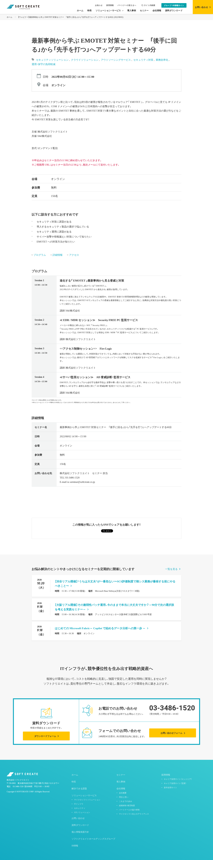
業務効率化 (162, 59)
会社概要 (122, 792)
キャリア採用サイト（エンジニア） (178, 779)
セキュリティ (79, 808)
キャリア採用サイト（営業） (175, 783)
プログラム (40, 255)
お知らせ (98, 5)
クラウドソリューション (85, 59)
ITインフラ (78, 803)
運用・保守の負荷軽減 (43, 64)
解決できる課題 (79, 788)
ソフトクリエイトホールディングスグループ (93, 838)
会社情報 (120, 788)
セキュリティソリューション (52, 59)
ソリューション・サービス (84, 795)
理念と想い (123, 797)
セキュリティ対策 (143, 59)
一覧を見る (171, 569)
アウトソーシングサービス (116, 59)
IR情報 (75, 845)
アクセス (74, 255)
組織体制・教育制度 (127, 805)
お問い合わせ (78, 818)
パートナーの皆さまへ (126, 5)
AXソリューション (82, 812)
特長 (74, 781)
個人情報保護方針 (80, 831)
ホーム (9, 17)
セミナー (120, 774)
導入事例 (120, 781)
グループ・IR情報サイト (174, 5)
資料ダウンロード (80, 824)
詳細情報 (58, 255)
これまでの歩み (125, 801)
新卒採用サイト (170, 787)
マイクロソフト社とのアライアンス (134, 813)
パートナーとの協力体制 (129, 809)
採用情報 (110, 5)
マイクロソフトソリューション (87, 799)
